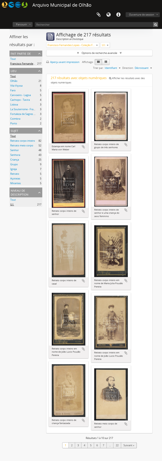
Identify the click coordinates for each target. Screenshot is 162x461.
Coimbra (15, 118)
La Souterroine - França (24, 109)
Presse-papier (99, 15)
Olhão (13, 81)
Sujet (14, 130)
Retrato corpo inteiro (22, 140)
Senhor (14, 150)
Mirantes (15, 183)
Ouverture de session (141, 14)
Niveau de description (19, 192)
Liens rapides (118, 15)
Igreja (13, 169)
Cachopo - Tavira (20, 100)
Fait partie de (21, 53)
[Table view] (106, 62)
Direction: (128, 68)
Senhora (15, 155)
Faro (13, 90)
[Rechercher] (155, 24)
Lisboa (14, 104)
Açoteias (15, 178)
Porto (13, 123)
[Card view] (98, 62)
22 (117, 445)
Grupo (14, 164)
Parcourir (21, 24)
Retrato (14, 174)
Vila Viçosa (16, 85)
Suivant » (128, 445)
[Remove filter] (97, 45)
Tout (13, 59)
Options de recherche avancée (99, 53)
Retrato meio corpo (21, 145)
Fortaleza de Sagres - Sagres (26, 114)
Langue (108, 15)
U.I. (12, 204)
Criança (14, 159)
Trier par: (98, 68)
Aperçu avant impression (64, 62)
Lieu (13, 70)
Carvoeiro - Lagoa (20, 95)
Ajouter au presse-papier (83, 147)
